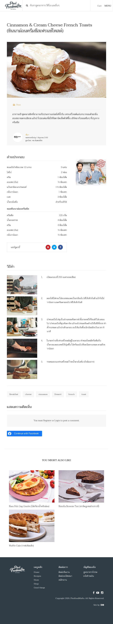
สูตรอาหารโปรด (90, 572)
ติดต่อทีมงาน (64, 572)
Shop (36, 584)
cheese (28, 394)
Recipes (37, 576)
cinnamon (43, 394)
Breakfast (13, 394)
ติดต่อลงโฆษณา (65, 576)
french (71, 394)
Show (36, 580)
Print (18, 105)
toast (83, 394)
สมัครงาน (63, 580)
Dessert (57, 394)
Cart (99, 5)
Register (47, 420)
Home (36, 572)
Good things (39, 587)
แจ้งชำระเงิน (88, 576)
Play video (56, 70)
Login (57, 420)
